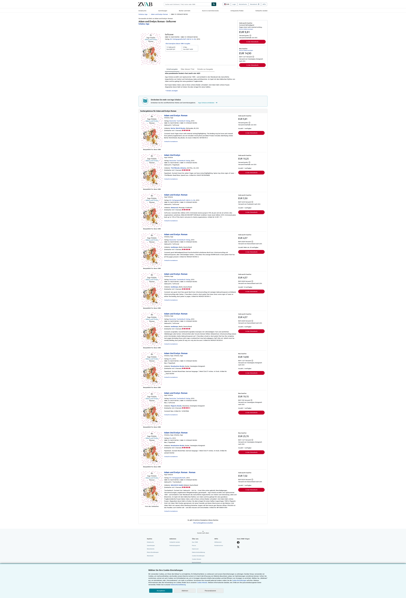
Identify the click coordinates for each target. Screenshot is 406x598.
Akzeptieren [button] (161, 591)
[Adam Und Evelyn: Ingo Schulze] (152, 187)
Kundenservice (218, 545)
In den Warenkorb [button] (252, 42)
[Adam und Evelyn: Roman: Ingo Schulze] (152, 226)
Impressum (195, 549)
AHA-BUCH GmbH (177, 485)
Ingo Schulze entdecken (206, 103)
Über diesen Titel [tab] (187, 69)
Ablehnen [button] (185, 591)
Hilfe (264, 4)
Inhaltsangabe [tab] (172, 69)
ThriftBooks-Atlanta (178, 168)
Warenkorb (150, 555)
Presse (194, 545)
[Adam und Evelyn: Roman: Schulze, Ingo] (152, 147)
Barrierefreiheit (196, 562)
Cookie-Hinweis (196, 559)
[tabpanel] (200, 82)
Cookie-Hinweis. (202, 582)
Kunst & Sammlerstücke (210, 11)
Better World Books (178, 128)
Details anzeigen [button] (172, 90)
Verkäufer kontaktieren (171, 141)
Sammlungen (162, 11)
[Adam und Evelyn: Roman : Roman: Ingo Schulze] (152, 504)
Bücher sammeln (184, 11)
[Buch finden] (214, 4)
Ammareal (174, 207)
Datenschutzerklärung (198, 552)
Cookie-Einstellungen (239, 580)
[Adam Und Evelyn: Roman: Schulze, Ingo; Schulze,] (152, 385)
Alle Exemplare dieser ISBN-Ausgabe (177, 43)
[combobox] (187, 4)
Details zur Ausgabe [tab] (205, 69)
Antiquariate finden (236, 11)
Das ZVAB (195, 542)
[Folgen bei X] (238, 547)
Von (170, 48)
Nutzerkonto (243, 4)
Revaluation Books (177, 366)
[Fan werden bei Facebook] (238, 543)
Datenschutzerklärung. (178, 584)
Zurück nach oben (203, 533)
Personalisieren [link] (210, 591)
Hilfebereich (218, 542)
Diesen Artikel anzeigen (246, 29)
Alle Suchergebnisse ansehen (203, 523)
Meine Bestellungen (153, 552)
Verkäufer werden (261, 11)
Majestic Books (176, 406)
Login (234, 4)
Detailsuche (142, 11)
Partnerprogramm (174, 545)
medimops (174, 247)
